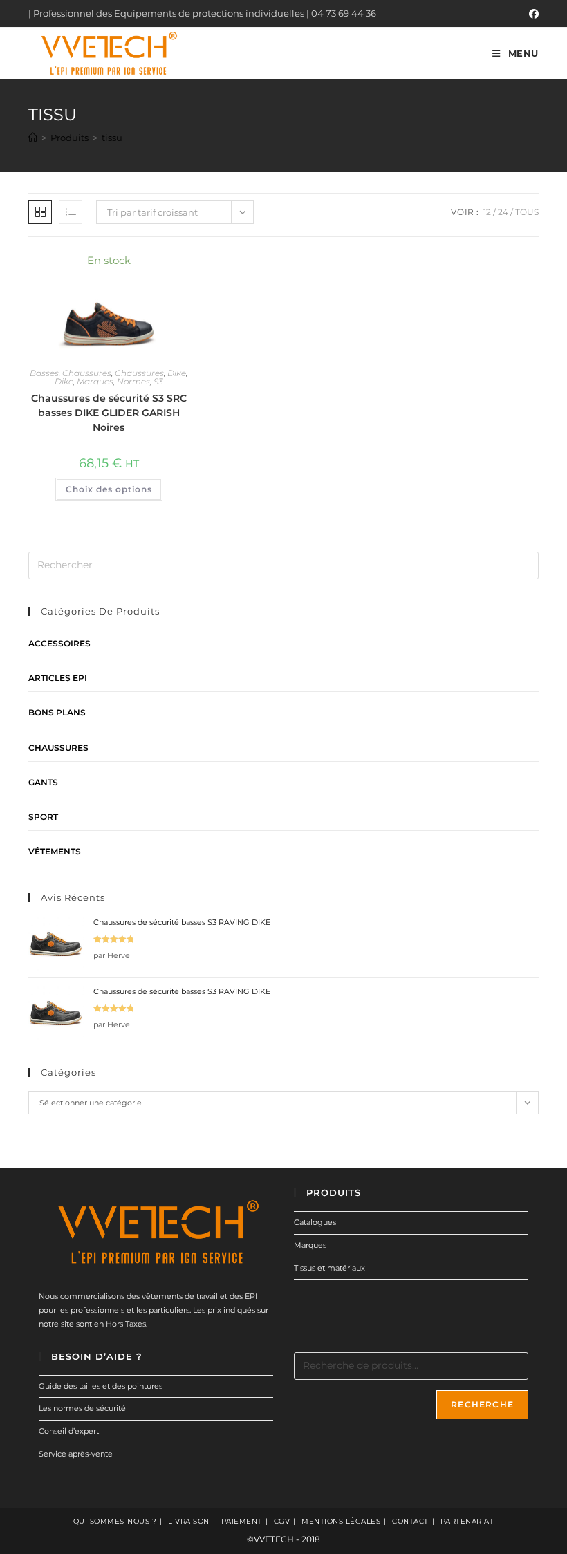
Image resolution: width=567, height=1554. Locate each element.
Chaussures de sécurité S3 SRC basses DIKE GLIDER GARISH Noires (109, 412)
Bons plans (57, 712)
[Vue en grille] (40, 212)
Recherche (482, 1404)
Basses (44, 373)
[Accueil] (32, 137)
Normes (133, 381)
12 (487, 212)
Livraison (189, 1521)
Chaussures (86, 373)
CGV (282, 1521)
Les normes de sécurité (82, 1408)
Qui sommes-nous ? (115, 1521)
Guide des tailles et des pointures (100, 1386)
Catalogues (315, 1222)
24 (503, 212)
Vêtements (54, 851)
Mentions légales (340, 1521)
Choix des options (109, 489)
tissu (112, 137)
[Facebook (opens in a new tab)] (532, 14)
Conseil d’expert (69, 1431)
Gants (43, 782)
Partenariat (467, 1521)
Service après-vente (76, 1454)
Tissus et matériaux (329, 1268)
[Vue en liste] (70, 212)
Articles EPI (57, 678)
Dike (176, 373)
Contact (410, 1521)
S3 (158, 381)
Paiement (241, 1521)
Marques (95, 381)
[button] (141, 267)
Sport (43, 817)
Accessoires (59, 643)
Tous (527, 212)
